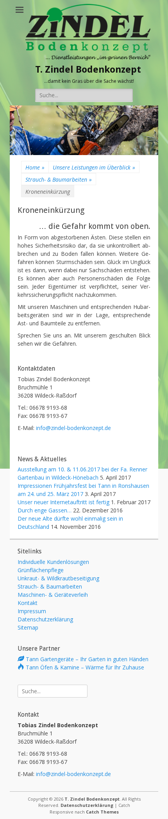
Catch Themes (102, 812)
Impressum (32, 611)
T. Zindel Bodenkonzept (88, 69)
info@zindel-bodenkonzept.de (73, 428)
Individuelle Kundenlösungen (53, 562)
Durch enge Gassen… (44, 510)
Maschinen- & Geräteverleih (53, 594)
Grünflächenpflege (41, 570)
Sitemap (28, 627)
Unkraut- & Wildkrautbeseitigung (58, 578)
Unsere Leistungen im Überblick (94, 167)
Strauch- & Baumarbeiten (58, 179)
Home (35, 167)
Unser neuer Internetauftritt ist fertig (63, 502)
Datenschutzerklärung (45, 619)
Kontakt (28, 603)
